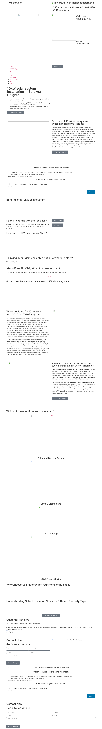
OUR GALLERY (14, 70)
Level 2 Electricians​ (51, 503)
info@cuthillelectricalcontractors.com (75, 2)
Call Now (51, 277)
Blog (11, 72)
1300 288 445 (83, 17)
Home (11, 66)
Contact (12, 74)
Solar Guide (82, 42)
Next (90, 192)
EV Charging (51, 533)
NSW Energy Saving (51, 579)
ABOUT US (13, 68)
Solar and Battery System (51, 458)
